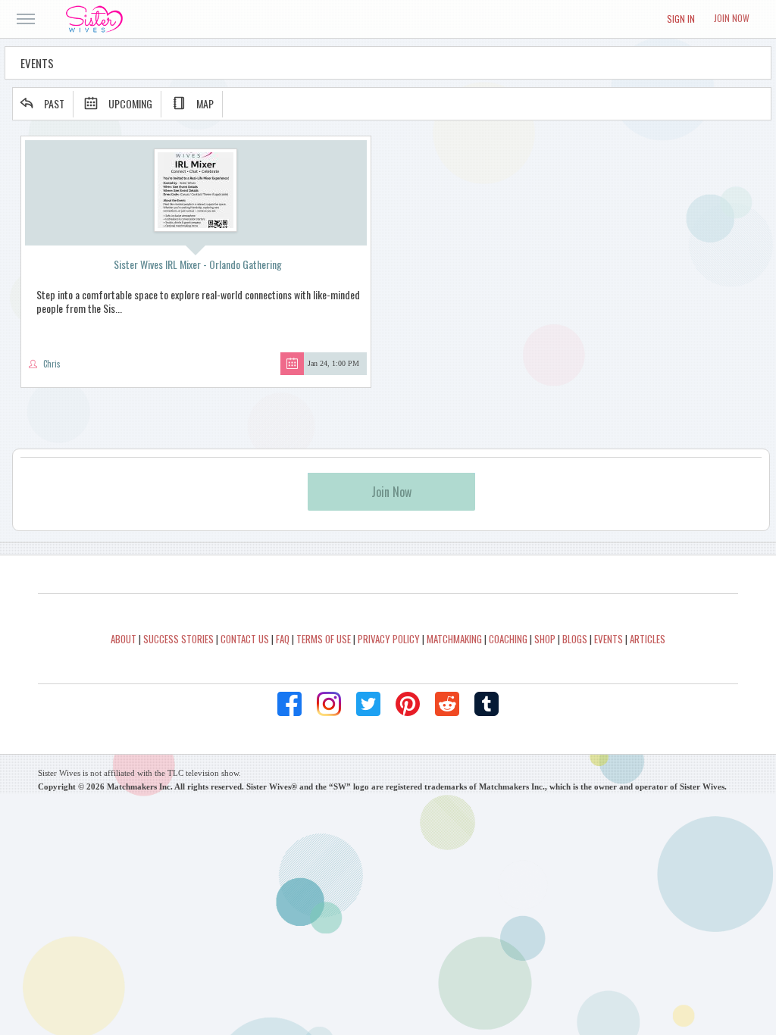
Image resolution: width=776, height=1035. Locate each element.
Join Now (731, 17)
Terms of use (323, 638)
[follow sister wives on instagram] (329, 704)
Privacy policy (389, 638)
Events (608, 638)
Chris (52, 364)
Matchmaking (454, 638)
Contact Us (245, 638)
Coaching (508, 638)
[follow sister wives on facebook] (289, 704)
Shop (544, 638)
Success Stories (178, 638)
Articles (647, 638)
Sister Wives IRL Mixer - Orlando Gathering (198, 264)
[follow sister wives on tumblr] (486, 704)
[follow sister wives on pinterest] (408, 704)
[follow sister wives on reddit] (447, 704)
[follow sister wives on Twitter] (368, 704)
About (123, 638)
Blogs (574, 638)
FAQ (282, 638)
